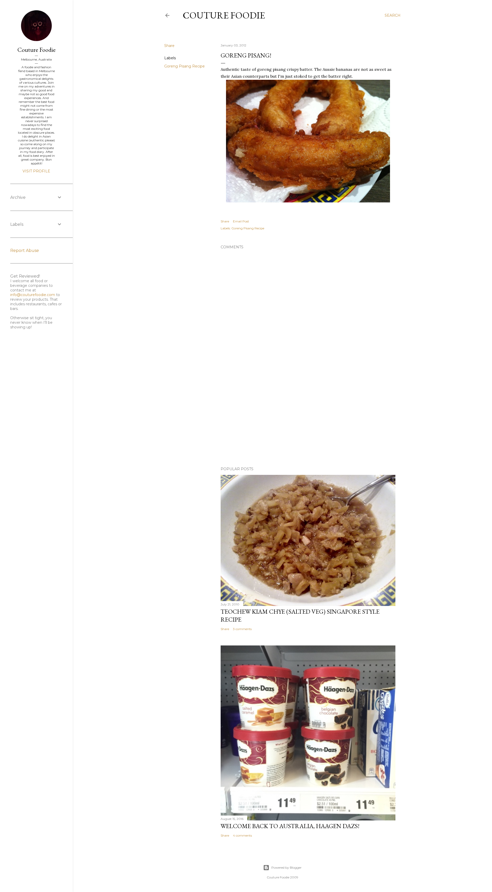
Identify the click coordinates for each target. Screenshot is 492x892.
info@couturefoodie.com (32, 294)
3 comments (242, 629)
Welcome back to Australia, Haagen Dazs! (290, 826)
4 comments (242, 835)
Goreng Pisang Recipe (184, 66)
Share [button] (169, 45)
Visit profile (36, 171)
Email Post (241, 221)
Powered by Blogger (286, 867)
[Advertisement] (308, 418)
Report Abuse (24, 250)
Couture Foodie (224, 15)
